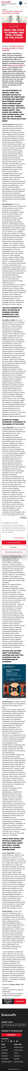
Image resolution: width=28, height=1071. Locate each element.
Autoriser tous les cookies (14, 542)
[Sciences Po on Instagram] (11, 1041)
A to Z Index (4, 1050)
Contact (3, 1047)
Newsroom (4, 1053)
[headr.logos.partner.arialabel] (20, 3)
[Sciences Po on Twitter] (5, 1041)
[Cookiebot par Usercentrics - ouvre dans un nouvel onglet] (20, 518)
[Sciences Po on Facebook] (8, 1041)
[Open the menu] (25, 3)
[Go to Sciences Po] (8, 1016)
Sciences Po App (18, 1061)
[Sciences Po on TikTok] (14, 1041)
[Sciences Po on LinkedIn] (2, 1041)
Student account (18, 1047)
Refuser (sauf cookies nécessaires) (14, 552)
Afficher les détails (18, 537)
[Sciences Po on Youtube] (17, 1041)
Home (4, 9)
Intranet (16, 1053)
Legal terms (4, 1055)
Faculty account (18, 1050)
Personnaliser (13, 547)
